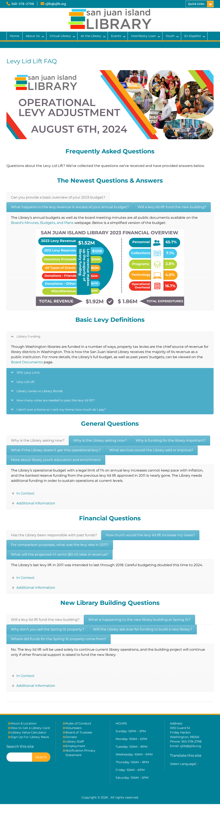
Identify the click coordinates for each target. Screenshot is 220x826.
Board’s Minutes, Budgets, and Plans (42, 223)
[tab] (58, 197)
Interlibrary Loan (143, 36)
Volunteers (74, 728)
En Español (192, 36)
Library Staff (75, 741)
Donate (71, 737)
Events (116, 36)
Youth (170, 36)
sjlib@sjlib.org (55, 4)
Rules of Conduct (78, 723)
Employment (75, 746)
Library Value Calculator (28, 732)
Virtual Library (60, 36)
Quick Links (196, 4)
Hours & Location (24, 723)
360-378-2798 (22, 4)
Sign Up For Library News (30, 737)
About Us (33, 36)
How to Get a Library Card (30, 728)
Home (14, 36)
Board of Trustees (79, 732)
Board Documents (27, 362)
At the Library (91, 36)
